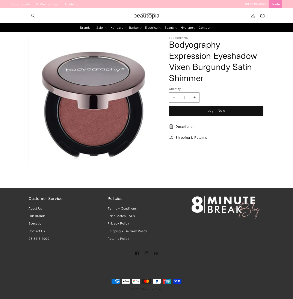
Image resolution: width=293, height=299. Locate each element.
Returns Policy (118, 238)
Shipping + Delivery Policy (127, 231)
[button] (33, 16)
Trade (275, 4)
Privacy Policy (118, 223)
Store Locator (21, 4)
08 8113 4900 (255, 4)
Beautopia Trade (152, 289)
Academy (71, 4)
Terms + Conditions (122, 208)
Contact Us (37, 231)
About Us (35, 208)
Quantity (175, 89)
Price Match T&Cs (121, 216)
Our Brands (37, 216)
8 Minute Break (47, 4)
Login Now (216, 111)
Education (36, 223)
